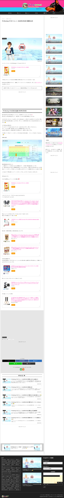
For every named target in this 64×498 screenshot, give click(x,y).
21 (58, 480)
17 (47, 480)
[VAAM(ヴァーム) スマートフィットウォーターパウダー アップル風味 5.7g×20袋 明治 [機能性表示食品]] (7, 269)
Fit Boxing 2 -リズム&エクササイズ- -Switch (20, 67)
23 (44, 482)
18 (50, 480)
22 (61, 480)
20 (55, 480)
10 (47, 479)
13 (55, 479)
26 (52, 482)
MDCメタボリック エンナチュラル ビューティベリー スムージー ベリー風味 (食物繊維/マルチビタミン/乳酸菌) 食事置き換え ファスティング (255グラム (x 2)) (25, 248)
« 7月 (44, 486)
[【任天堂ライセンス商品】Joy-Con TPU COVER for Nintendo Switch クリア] (7, 222)
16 (44, 480)
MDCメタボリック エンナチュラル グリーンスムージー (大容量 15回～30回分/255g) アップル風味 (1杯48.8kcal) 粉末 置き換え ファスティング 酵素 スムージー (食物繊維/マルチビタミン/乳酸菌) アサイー (25, 235)
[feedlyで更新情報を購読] (21, 369)
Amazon (13, 186)
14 (58, 479)
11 (50, 479)
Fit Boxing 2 (4, 337)
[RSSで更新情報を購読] (23, 369)
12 (52, 479)
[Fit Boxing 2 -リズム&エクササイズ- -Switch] (7, 71)
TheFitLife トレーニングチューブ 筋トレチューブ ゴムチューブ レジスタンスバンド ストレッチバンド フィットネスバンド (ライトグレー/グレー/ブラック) (25, 283)
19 (52, 480)
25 (50, 482)
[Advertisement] (22, 30)
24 (47, 482)
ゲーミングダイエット (11, 339)
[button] (28, 363)
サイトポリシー (39, 82)
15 (61, 479)
